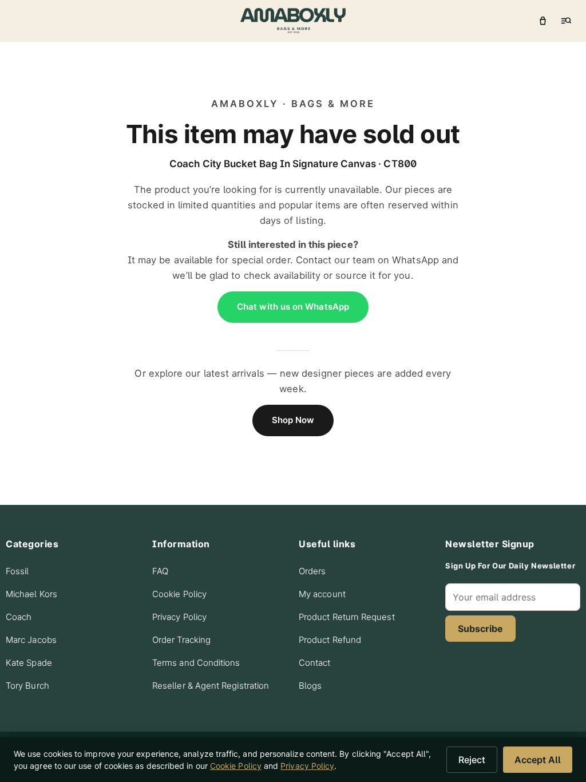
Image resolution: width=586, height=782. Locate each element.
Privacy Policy (179, 616)
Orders (312, 571)
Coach (18, 616)
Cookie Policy (179, 594)
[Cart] (542, 21)
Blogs (310, 685)
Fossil (17, 571)
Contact (315, 662)
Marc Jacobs (31, 639)
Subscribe (480, 628)
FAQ (160, 571)
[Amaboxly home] (293, 20)
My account (322, 594)
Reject (471, 759)
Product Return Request (347, 616)
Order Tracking (181, 639)
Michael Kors (31, 594)
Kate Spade (29, 662)
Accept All (537, 759)
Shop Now (293, 419)
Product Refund (330, 639)
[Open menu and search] (565, 21)
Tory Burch (27, 685)
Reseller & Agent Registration (210, 685)
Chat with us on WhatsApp (293, 306)
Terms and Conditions (196, 662)
